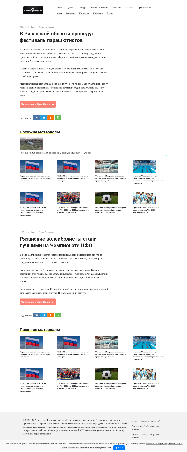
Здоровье (70, 7)
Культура (82, 7)
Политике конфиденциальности (95, 447)
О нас (134, 421)
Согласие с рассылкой (150, 421)
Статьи (110, 13)
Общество (116, 7)
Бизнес (59, 7)
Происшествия (144, 7)
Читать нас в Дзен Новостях (37, 104)
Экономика (84, 13)
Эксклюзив (98, 13)
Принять (119, 447)
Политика (129, 7)
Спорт (59, 13)
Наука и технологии (99, 7)
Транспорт (70, 13)
